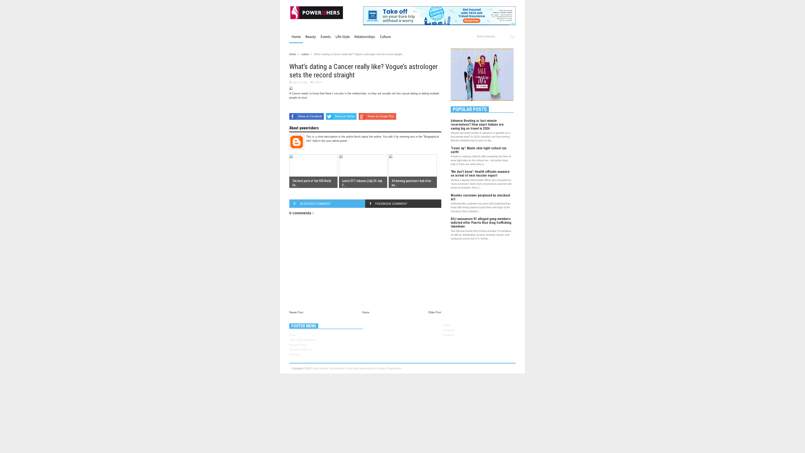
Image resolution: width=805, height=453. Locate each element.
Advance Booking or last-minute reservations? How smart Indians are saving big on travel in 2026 (477, 124)
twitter (447, 325)
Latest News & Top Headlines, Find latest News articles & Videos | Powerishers (357, 368)
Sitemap (294, 354)
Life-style (343, 37)
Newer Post (296, 312)
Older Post (434, 312)
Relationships (364, 37)
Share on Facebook (310, 116)
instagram (449, 330)
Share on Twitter (344, 116)
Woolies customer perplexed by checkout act (480, 197)
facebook (448, 335)
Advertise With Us (300, 349)
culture (385, 37)
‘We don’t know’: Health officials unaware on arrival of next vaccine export (480, 173)
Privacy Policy (298, 344)
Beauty (310, 37)
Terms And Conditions (302, 339)
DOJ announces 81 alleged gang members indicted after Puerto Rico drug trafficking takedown (481, 222)
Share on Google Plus (380, 116)
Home (296, 37)
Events (326, 37)
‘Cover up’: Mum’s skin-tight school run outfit (478, 150)
